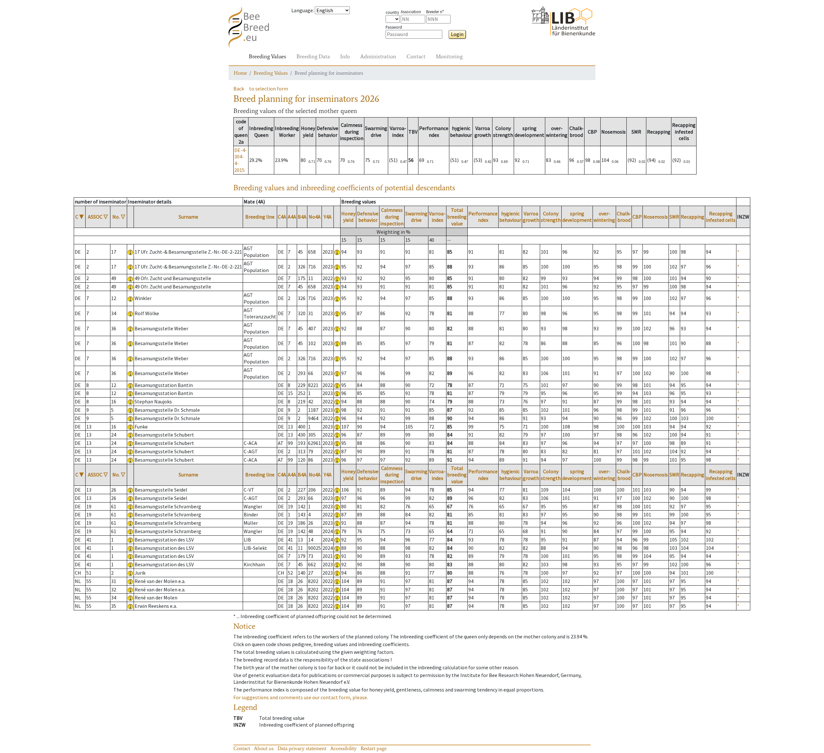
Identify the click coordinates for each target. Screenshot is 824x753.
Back (238, 88)
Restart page (373, 748)
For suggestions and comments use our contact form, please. (300, 697)
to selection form (268, 88)
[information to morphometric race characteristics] (130, 252)
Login (457, 34)
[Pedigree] (337, 252)
